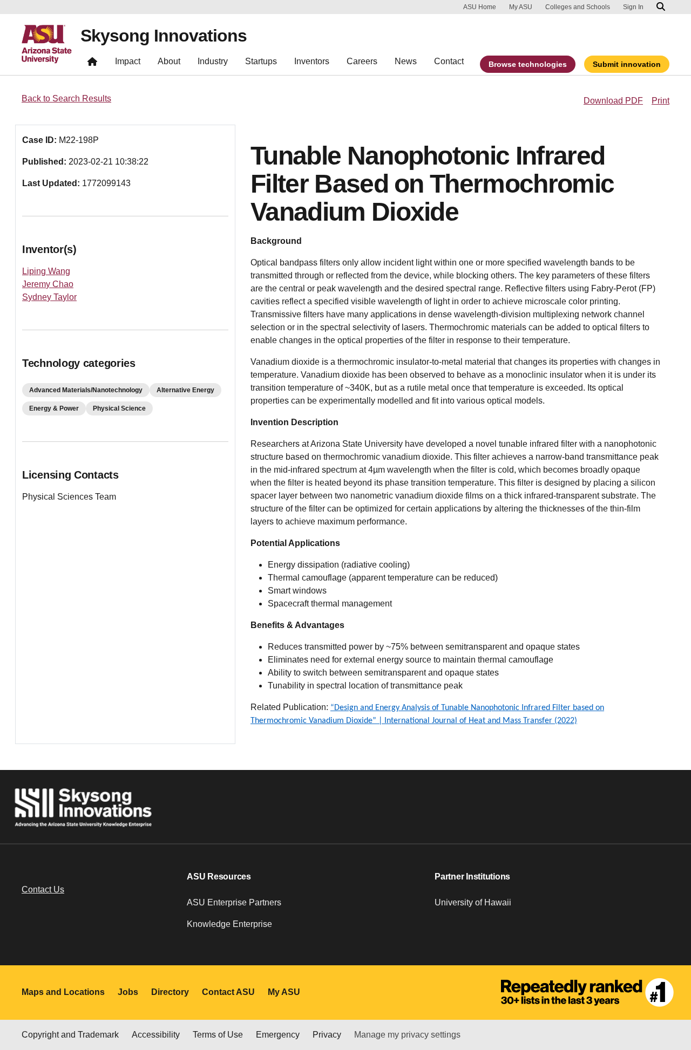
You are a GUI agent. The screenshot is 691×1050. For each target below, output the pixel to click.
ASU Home (479, 7)
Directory (170, 992)
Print (660, 100)
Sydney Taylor (49, 297)
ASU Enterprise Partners (234, 902)
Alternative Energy (185, 390)
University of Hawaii (473, 902)
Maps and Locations (63, 992)
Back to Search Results (66, 98)
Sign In (633, 7)
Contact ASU (228, 992)
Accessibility (156, 1034)
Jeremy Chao (47, 284)
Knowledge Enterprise (229, 924)
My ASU (520, 7)
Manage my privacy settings (407, 1034)
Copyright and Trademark (70, 1034)
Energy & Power (54, 408)
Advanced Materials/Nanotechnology (86, 390)
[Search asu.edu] (660, 7)
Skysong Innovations (163, 35)
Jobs (128, 992)
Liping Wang (46, 271)
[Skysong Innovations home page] (92, 64)
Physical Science (119, 408)
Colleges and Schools (577, 7)
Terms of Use (218, 1034)
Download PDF (613, 100)
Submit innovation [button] (627, 64)
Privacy (327, 1034)
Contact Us (43, 889)
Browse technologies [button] (528, 64)
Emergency (278, 1034)
